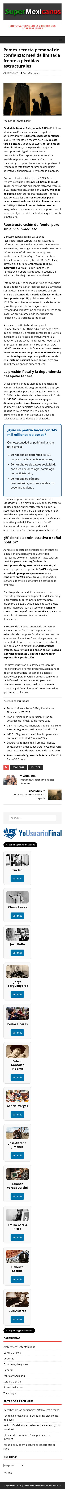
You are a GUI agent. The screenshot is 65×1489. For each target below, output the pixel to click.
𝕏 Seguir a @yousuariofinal (19, 1330)
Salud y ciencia (12, 1381)
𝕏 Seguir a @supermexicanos (20, 845)
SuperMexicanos (31, 73)
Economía (18, 767)
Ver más (17, 878)
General (8, 1370)
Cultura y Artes (12, 1352)
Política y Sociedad (14, 1375)
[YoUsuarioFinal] (32, 837)
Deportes (8, 1358)
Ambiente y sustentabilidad (19, 1347)
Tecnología (9, 1393)
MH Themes (55, 1485)
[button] (60, 39)
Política (35, 767)
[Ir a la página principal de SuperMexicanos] (32, 18)
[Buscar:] (32, 818)
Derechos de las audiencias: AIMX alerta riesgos (31, 1410)
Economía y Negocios (15, 1364)
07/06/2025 (12, 73)
